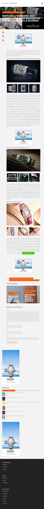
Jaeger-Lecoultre (13, 280)
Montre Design (15, 292)
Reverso (21, 98)
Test (10, 292)
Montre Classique (15, 12)
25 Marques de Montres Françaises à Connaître (14, 397)
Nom (7, 323)
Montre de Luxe (6, 12)
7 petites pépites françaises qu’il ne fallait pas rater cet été (15, 392)
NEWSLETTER (5, 491)
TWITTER (4, 498)
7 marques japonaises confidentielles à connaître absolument (16, 411)
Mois (22, 390)
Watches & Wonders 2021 (27, 54)
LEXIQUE (4, 480)
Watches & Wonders (14, 278)
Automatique (22, 278)
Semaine (8, 390)
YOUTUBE (4, 503)
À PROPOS (5, 464)
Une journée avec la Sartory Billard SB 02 (13, 299)
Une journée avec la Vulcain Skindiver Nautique (30, 298)
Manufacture (30, 278)
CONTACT (5, 469)
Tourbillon (24, 280)
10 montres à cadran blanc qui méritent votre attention (15, 415)
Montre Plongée (28, 292)
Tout (35, 390)
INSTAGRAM (5, 493)
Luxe (20, 280)
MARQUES (5, 477)
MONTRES (22, 12)
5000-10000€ (31, 280)
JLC (7, 101)
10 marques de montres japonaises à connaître (13, 406)
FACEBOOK (5, 496)
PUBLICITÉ (5, 467)
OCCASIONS (5, 482)
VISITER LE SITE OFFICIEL (28, 253)
